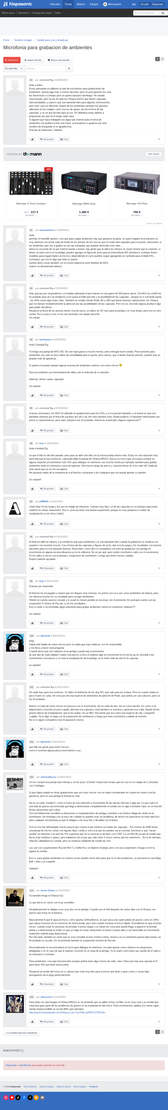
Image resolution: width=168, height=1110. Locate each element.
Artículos (55, 4)
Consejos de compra (42, 13)
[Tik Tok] (18, 1097)
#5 (31, 408)
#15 (31, 997)
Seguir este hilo (34, 60)
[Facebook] (24, 1097)
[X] (30, 1097)
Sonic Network (30, 1087)
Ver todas (153, 154)
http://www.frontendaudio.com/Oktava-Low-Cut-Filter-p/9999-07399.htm (67, 1012)
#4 (31, 339)
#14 (31, 890)
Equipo (94, 4)
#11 (31, 687)
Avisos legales (80, 1087)
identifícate (25, 1065)
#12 (31, 742)
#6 (31, 443)
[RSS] (36, 1097)
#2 (31, 230)
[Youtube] (11, 1097)
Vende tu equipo (46, 1087)
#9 (31, 581)
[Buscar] (163, 13)
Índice (58, 13)
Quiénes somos (64, 1087)
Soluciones (23, 13)
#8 (31, 537)
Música (81, 4)
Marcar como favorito (60, 60)
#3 (31, 288)
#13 (31, 777)
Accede (144, 4)
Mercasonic (115, 4)
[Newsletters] (42, 1097)
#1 (31, 80)
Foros (68, 4)
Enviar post (13, 60)
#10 (31, 636)
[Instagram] (5, 1097)
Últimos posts (8, 13)
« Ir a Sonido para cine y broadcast (21, 1033)
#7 (31, 501)
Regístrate (157, 4)
